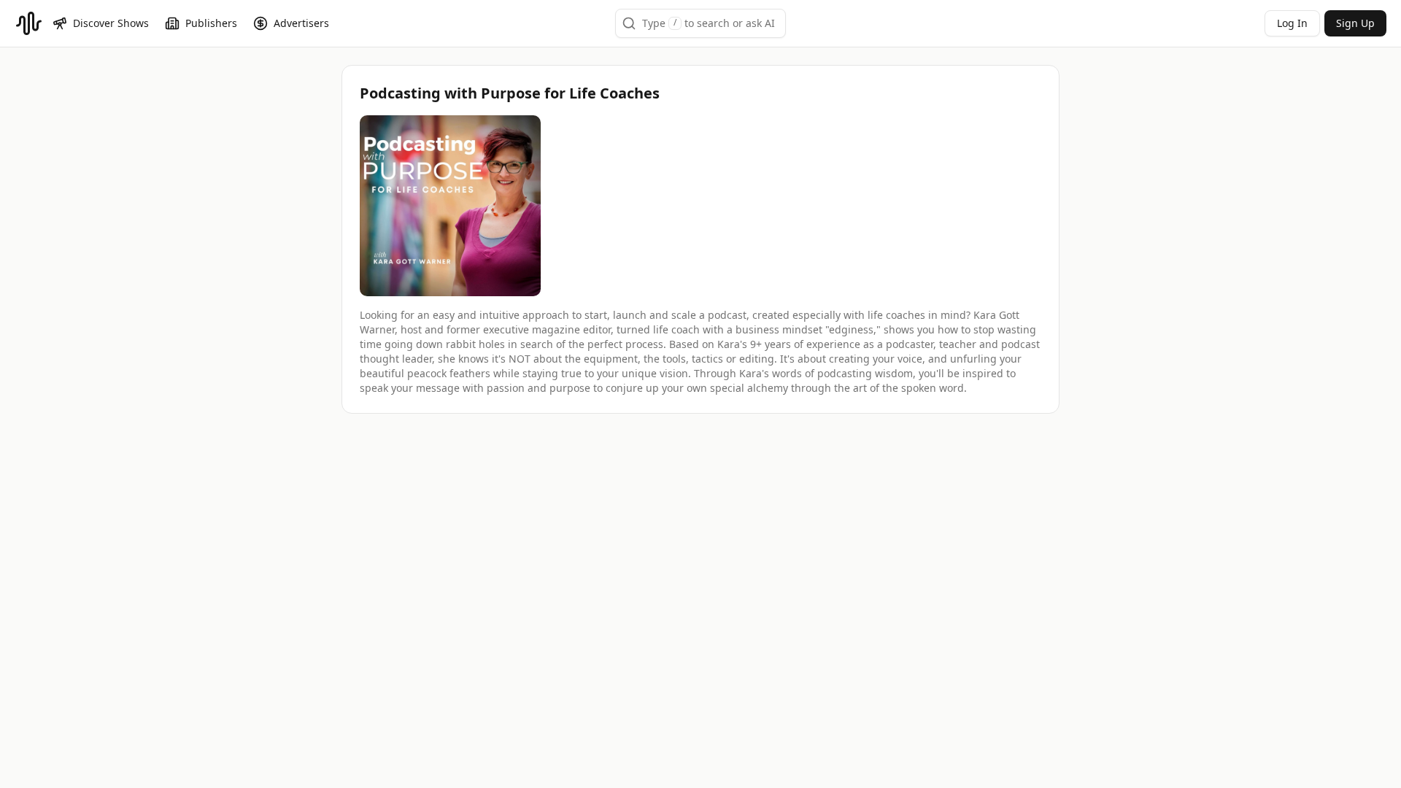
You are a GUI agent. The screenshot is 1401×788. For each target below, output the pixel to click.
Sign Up (1355, 23)
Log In (1292, 23)
